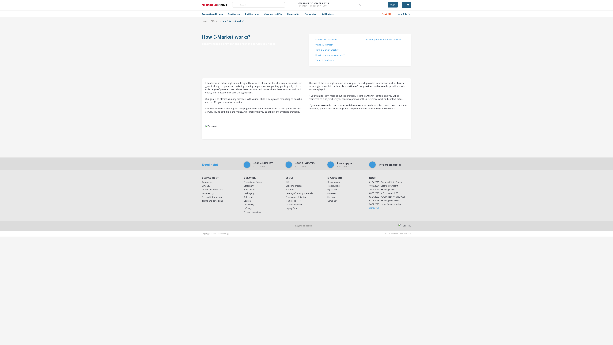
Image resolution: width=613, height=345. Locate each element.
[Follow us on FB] (206, 225)
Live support (345, 164)
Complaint (332, 200)
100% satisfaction (294, 204)
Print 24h (386, 14)
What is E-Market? (324, 44)
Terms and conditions (212, 200)
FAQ (287, 181)
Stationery (234, 14)
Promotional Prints (212, 14)
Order (333, 181)
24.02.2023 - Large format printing (385, 204)
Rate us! (331, 197)
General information (212, 197)
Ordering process (294, 185)
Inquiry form (291, 208)
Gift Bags (248, 208)
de (410, 225)
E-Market (215, 21)
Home (205, 21)
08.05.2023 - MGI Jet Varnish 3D (383, 193)
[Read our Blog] (215, 225)
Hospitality (293, 14)
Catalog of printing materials (299, 193)
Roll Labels (327, 14)
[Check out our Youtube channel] (225, 225)
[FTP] (367, 5)
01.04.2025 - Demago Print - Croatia (385, 182)
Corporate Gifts (273, 14)
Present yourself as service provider (383, 39)
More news (374, 207)
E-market (331, 193)
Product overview (252, 212)
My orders (332, 189)
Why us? (206, 185)
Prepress (290, 189)
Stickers (247, 200)
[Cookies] (234, 225)
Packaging (310, 14)
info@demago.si (390, 164)
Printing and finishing (296, 197)
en (404, 225)
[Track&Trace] (374, 5)
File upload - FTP (293, 200)
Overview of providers (326, 39)
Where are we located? (213, 189)
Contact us (207, 181)
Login (392, 4)
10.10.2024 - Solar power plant (383, 185)
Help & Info (403, 13)
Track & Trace (334, 185)
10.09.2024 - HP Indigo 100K (382, 189)
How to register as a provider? (329, 55)
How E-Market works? (327, 49)
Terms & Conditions (324, 60)
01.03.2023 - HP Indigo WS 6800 (383, 200)
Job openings (208, 193)
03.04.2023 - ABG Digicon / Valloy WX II (387, 196)
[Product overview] (382, 5)
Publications (252, 14)
